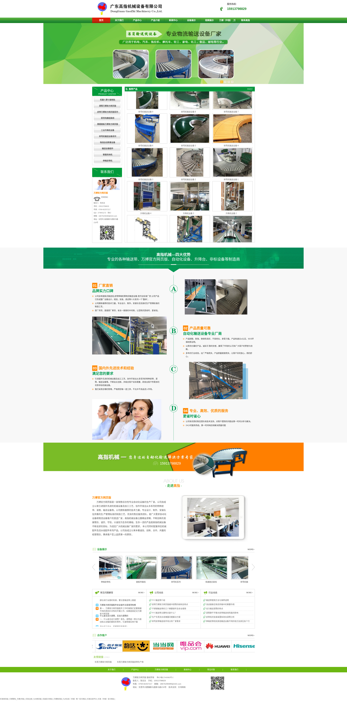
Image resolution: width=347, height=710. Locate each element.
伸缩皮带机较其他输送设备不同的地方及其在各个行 (228, 621)
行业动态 (213, 592)
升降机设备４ (146, 190)
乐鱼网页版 (4, 699)
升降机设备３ (188, 190)
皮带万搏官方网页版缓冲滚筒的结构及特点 (170, 604)
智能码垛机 (107, 155)
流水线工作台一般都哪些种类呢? (113, 604)
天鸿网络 (182, 687)
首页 (101, 20)
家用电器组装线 (107, 118)
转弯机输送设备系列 (107, 136)
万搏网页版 (58, 699)
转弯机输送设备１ (231, 156)
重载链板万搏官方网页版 (107, 124)
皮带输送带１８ (231, 224)
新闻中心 (173, 20)
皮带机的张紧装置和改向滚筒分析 (220, 617)
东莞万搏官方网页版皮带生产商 (130, 662)
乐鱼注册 (29, 699)
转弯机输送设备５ (188, 122)
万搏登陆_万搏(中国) (16, 699)
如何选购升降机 (106, 615)
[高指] (130, 14)
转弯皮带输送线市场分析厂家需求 (166, 621)
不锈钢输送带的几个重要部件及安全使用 (169, 609)
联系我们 (234, 670)
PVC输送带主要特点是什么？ (164, 613)
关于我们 (119, 20)
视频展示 (209, 20)
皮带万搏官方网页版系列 (107, 112)
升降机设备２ (231, 190)
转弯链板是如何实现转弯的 (111, 626)
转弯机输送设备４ (231, 122)
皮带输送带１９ (188, 224)
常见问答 (211, 670)
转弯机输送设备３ (146, 156)
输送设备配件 (107, 148)
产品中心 (137, 20)
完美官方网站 (47, 699)
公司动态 (159, 592)
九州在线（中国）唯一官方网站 (74, 699)
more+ (250, 89)
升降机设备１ (146, 224)
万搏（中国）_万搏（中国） (227, 21)
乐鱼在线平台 (92, 699)
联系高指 (245, 20)
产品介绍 (155, 20)
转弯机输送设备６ (146, 122)
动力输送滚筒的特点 (214, 609)
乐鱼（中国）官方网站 (106, 699)
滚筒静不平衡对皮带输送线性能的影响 (222, 613)
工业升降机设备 (107, 130)
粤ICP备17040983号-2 (165, 677)
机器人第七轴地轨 (107, 100)
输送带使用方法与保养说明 (217, 600)
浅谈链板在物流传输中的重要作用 (220, 604)
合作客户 (102, 635)
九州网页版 (37, 699)
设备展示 (191, 20)
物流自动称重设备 (107, 142)
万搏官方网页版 (101, 497)
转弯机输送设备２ (188, 156)
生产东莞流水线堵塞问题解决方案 (166, 617)
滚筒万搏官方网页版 (107, 106)
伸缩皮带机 (107, 161)
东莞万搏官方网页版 (103, 662)
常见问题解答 (106, 592)
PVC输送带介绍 (158, 600)
